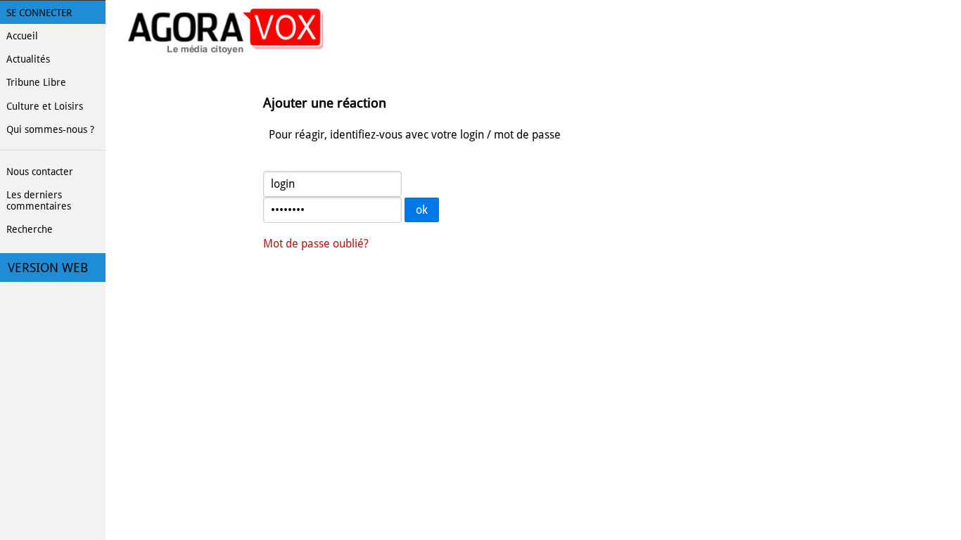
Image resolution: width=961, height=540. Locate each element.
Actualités (28, 59)
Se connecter (39, 12)
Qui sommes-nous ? (50, 129)
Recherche (29, 229)
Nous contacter (39, 171)
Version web (48, 268)
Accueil (22, 35)
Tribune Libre (36, 82)
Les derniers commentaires (38, 200)
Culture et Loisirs (44, 106)
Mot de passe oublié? (316, 243)
